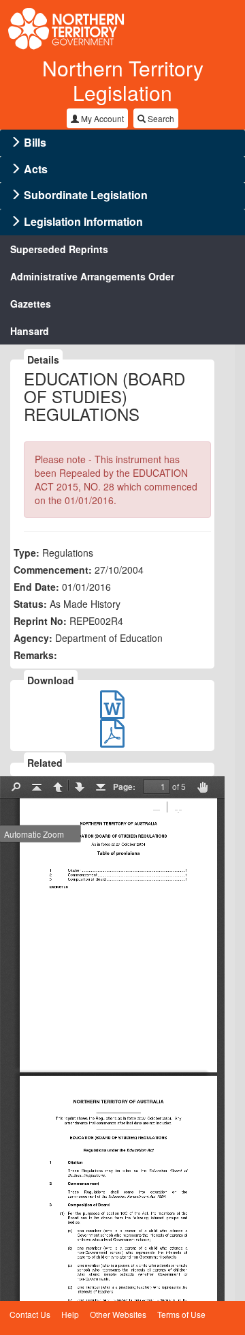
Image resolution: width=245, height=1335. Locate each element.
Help (70, 1314)
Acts (36, 169)
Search (160, 118)
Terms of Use (181, 1314)
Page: (124, 786)
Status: (30, 604)
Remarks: (35, 655)
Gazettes (30, 303)
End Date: (36, 586)
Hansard (29, 331)
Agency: (33, 638)
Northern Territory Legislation (122, 80)
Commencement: (53, 569)
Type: (26, 552)
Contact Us (30, 1314)
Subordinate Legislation (86, 195)
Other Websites (118, 1314)
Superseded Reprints (59, 249)
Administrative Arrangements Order (92, 276)
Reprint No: (40, 621)
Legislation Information (83, 221)
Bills (35, 142)
